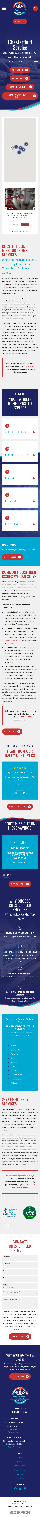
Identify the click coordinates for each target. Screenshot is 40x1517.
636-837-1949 (20, 1412)
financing (23, 341)
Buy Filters (18, 78)
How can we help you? (10, 1299)
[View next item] (24, 793)
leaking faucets (27, 647)
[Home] (19, 8)
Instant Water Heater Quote (18, 96)
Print (26, 862)
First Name (6, 1257)
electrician (30, 298)
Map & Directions (14, 1432)
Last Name (6, 1264)
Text (14, 862)
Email (20, 862)
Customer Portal (20, 1470)
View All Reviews (17, 806)
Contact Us (17, 70)
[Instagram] (20, 1488)
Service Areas (20, 1466)
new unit (13, 621)
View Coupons (18, 884)
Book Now (20, 21)
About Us (20, 1461)
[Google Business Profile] (24, 1488)
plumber (19, 298)
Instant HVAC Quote (18, 87)
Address (6, 1285)
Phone (5, 1271)
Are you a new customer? (11, 1292)
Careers (20, 1474)
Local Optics (24, 231)
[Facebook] (15, 1488)
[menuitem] (10, 1506)
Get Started (10, 557)
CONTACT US (10, 731)
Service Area (17, 1376)
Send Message (18, 1336)
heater (25, 287)
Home (20, 1457)
